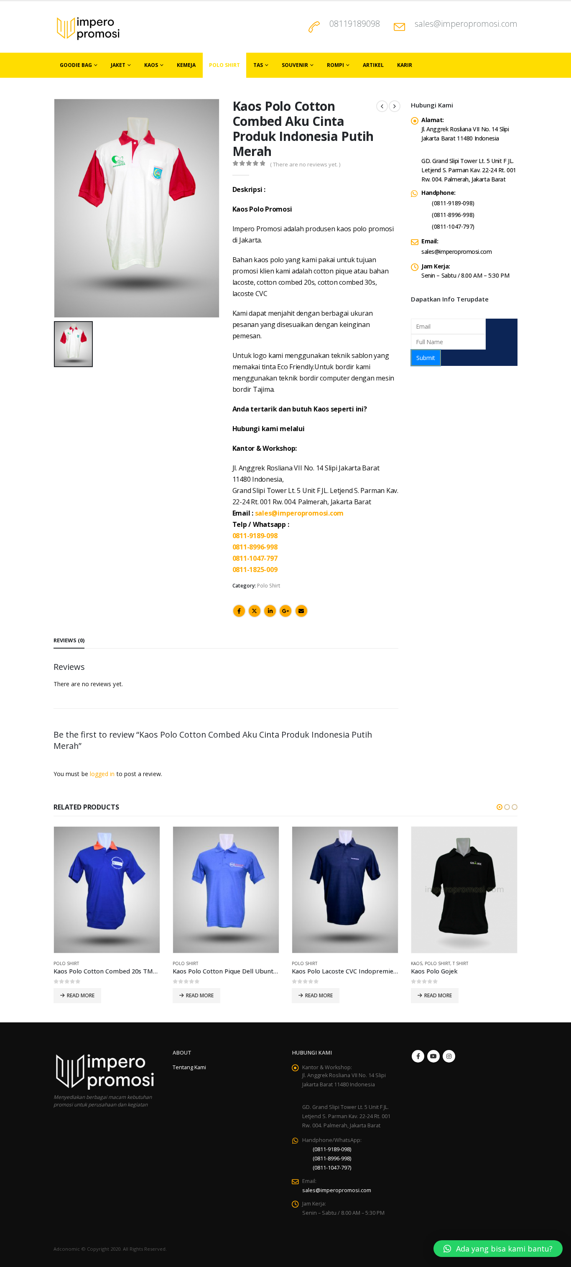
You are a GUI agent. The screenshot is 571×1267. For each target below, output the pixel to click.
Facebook (239, 611)
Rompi (335, 65)
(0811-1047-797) (453, 226)
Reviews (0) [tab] (69, 640)
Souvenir (295, 65)
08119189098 (354, 23)
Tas (258, 65)
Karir (404, 65)
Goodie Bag (76, 65)
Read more (80, 995)
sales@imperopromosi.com (466, 23)
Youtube (433, 1056)
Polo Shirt (224, 65)
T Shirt (460, 963)
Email (301, 611)
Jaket (118, 65)
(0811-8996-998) (453, 215)
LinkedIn (270, 611)
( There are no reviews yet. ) (305, 164)
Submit (425, 358)
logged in (102, 774)
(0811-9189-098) (453, 203)
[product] (107, 890)
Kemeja (186, 65)
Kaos (151, 65)
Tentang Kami (189, 1067)
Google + (285, 611)
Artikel (373, 65)
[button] (499, 807)
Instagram (449, 1056)
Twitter (254, 611)
